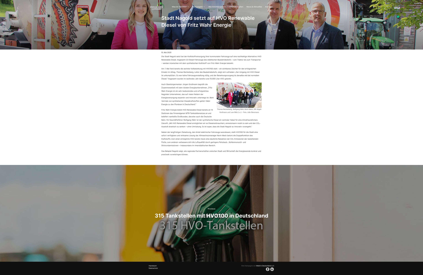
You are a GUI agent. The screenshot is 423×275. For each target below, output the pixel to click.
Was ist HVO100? (179, 7)
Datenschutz (153, 268)
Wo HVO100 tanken (217, 7)
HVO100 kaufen (236, 7)
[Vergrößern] (259, 85)
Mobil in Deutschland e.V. (265, 266)
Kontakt (269, 7)
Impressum (153, 266)
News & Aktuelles (254, 7)
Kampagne (198, 7)
